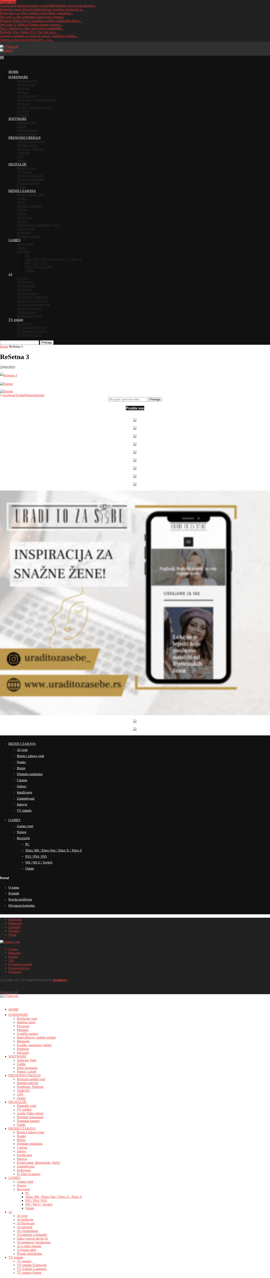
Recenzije (23, 251)
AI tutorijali (24, 289)
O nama (13, 887)
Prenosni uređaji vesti (31, 141)
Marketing (14, 953)
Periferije (23, 111)
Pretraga (47, 342)
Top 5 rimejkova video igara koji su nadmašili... (31, 28)
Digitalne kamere (28, 183)
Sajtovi (21, 213)
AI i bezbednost (27, 293)
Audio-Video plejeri (30, 175)
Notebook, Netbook (30, 149)
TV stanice (24, 323)
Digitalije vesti (26, 168)
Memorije (23, 103)
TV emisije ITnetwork (32, 327)
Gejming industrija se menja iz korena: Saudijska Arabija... (39, 36)
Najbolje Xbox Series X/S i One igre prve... (29, 32)
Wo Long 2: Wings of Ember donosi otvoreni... (31, 24)
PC (27, 255)
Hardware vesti (27, 81)
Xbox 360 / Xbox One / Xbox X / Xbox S (53, 259)
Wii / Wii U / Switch (38, 266)
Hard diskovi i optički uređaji (36, 100)
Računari (23, 115)
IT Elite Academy (28, 236)
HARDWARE (18, 77)
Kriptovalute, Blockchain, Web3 (38, 225)
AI (10, 274)
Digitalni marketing (30, 206)
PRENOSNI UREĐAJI (24, 137)
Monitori (22, 92)
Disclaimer (14, 972)
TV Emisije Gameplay (32, 331)
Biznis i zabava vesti (30, 194)
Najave (21, 247)
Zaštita (21, 126)
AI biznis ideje (26, 312)
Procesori (23, 88)
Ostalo (21, 160)
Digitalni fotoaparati (30, 179)
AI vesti (22, 278)
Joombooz (60, 980)
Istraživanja (24, 217)
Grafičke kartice (27, 96)
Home (4, 346)
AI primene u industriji (32, 297)
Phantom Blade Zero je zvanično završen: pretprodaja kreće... (41, 21)
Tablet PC (23, 153)
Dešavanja (24, 232)
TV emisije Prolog (29, 335)
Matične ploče (26, 84)
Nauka (21, 198)
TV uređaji (24, 172)
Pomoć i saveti (26, 134)
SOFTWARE (17, 119)
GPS (20, 156)
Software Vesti (26, 122)
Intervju (22, 221)
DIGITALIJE (17, 164)
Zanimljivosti (25, 229)
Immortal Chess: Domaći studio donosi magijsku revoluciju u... (42, 9)
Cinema (22, 210)
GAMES (14, 240)
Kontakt (13, 893)
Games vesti (25, 244)
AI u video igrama (29, 308)
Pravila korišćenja (20, 899)
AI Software (25, 282)
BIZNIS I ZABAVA (22, 191)
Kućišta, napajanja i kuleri (34, 107)
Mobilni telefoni (27, 145)
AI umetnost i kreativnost (33, 304)
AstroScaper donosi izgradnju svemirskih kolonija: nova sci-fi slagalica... (48, 5)
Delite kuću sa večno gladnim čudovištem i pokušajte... (36, 13)
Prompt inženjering (29, 316)
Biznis (21, 202)
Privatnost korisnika (21, 905)
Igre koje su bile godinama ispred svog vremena (31, 17)
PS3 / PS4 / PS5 (36, 263)
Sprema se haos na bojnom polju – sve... (27, 40)
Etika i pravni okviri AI (32, 301)
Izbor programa (27, 130)
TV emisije (15, 320)
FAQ (11, 960)
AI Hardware (26, 285)
